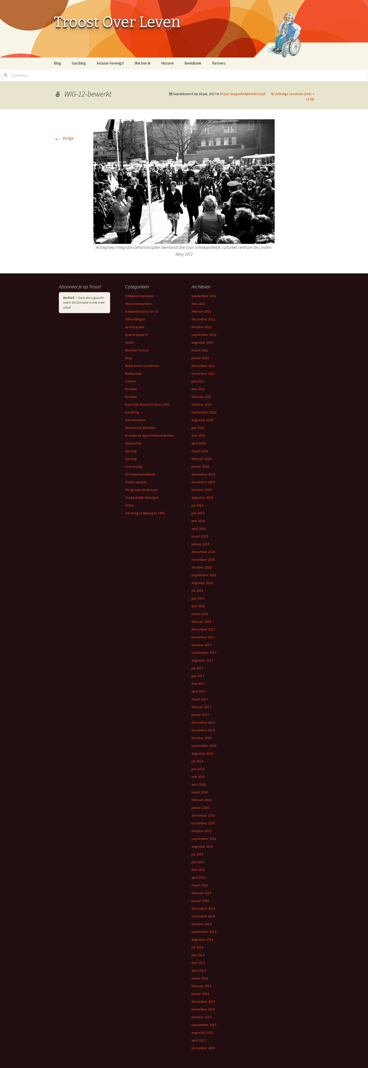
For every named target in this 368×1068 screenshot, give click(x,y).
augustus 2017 (202, 660)
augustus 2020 (202, 420)
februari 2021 (201, 396)
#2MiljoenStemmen (139, 296)
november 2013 (203, 1009)
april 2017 (199, 691)
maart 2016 (200, 792)
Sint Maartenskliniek (140, 474)
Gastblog (79, 63)
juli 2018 (197, 590)
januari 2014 (200, 993)
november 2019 (203, 482)
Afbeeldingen (135, 319)
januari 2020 (200, 466)
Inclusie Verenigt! (110, 63)
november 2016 (203, 730)
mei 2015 (198, 869)
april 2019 (199, 528)
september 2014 (204, 931)
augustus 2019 (202, 497)
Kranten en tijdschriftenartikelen (149, 435)
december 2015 (203, 815)
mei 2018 (198, 606)
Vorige (64, 138)
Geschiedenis (135, 420)
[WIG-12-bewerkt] (184, 181)
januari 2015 (200, 900)
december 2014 (203, 908)
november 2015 (203, 823)
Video (129, 505)
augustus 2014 (202, 939)
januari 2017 (200, 714)
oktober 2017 (202, 645)
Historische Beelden (140, 427)
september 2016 (204, 745)
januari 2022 (200, 358)
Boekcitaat (133, 373)
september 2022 (204, 334)
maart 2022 (200, 350)
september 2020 (204, 412)
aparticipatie (134, 327)
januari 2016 (200, 807)
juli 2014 (197, 947)
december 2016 (203, 722)
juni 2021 (198, 381)
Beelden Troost (136, 350)
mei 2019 (198, 520)
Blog (57, 63)
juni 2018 (198, 598)
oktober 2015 (202, 831)
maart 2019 (200, 536)
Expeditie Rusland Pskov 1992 (147, 404)
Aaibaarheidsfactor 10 (141, 311)
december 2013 (203, 1001)
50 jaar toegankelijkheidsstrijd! (243, 94)
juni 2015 (198, 862)
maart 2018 (200, 614)
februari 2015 (201, 893)
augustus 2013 (202, 1032)
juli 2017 (197, 668)
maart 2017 (200, 699)
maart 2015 (200, 885)
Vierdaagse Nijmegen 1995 (145, 513)
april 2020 (199, 443)
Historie (167, 63)
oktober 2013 (202, 1017)
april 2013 (199, 1040)
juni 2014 (198, 955)
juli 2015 (197, 854)
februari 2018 (201, 621)
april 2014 (199, 970)
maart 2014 (200, 978)
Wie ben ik (142, 63)
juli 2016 (197, 761)
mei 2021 (198, 389)
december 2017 (203, 629)
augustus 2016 (202, 753)
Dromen (131, 389)
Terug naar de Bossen (141, 489)
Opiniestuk (133, 443)
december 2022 (203, 319)
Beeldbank (193, 63)
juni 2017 (198, 676)
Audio (129, 342)
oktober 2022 (202, 327)
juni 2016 (198, 769)
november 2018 (203, 559)
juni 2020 (198, 427)
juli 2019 (197, 505)
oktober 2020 (202, 404)
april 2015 (199, 877)
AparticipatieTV (136, 334)
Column (130, 381)
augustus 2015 (202, 846)
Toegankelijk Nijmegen (142, 497)
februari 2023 (201, 311)
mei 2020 (198, 435)
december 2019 (203, 474)
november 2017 (203, 637)
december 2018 (203, 552)
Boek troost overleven (142, 365)
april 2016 (199, 784)
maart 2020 (200, 451)
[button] (184, 181)
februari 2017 (201, 707)
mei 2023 (198, 303)
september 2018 (204, 575)
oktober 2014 (202, 924)
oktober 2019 (202, 489)
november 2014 (203, 916)
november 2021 (203, 373)
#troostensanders (138, 303)
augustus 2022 (202, 342)
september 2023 (204, 296)
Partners (219, 63)
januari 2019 (200, 544)
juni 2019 (198, 513)
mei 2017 (198, 683)
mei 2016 (198, 776)
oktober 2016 (202, 738)
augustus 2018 (202, 583)
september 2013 (204, 1024)
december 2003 (203, 1048)
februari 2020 (201, 458)
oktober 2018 (202, 567)
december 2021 (203, 365)
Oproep (131, 451)
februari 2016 (201, 800)
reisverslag (133, 466)
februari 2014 (201, 986)
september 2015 (204, 838)
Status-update (136, 482)
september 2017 (204, 652)
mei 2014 (198, 962)
